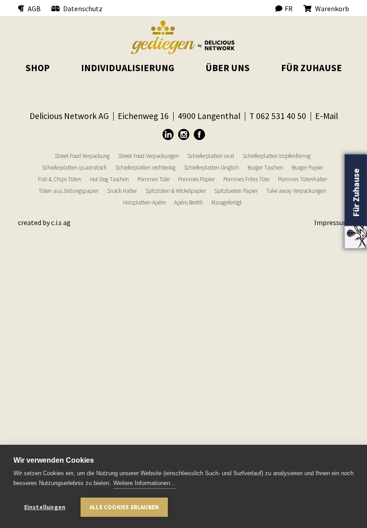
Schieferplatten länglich (211, 167)
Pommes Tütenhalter (302, 179)
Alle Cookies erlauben (124, 507)
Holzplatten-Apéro (144, 202)
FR (289, 8)
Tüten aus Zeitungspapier (68, 190)
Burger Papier (307, 167)
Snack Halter (122, 190)
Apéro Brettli (188, 202)
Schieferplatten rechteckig (145, 167)
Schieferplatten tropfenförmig (277, 156)
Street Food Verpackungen (148, 156)
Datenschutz (82, 8)
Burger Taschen (265, 167)
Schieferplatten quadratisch (74, 167)
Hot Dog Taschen (109, 179)
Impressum (331, 222)
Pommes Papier (196, 179)
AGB (33, 8)
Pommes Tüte (153, 179)
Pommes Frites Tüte (246, 179)
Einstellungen (45, 507)
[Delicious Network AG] (183, 37)
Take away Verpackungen (296, 190)
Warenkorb (331, 8)
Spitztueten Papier (236, 190)
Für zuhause (311, 67)
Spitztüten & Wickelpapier (175, 190)
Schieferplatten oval (211, 156)
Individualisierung (127, 67)
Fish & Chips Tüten (59, 179)
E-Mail (326, 116)
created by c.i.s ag (44, 222)
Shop (38, 67)
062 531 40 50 (281, 116)
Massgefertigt (226, 202)
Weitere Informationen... (144, 483)
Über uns (227, 67)
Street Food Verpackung (82, 156)
